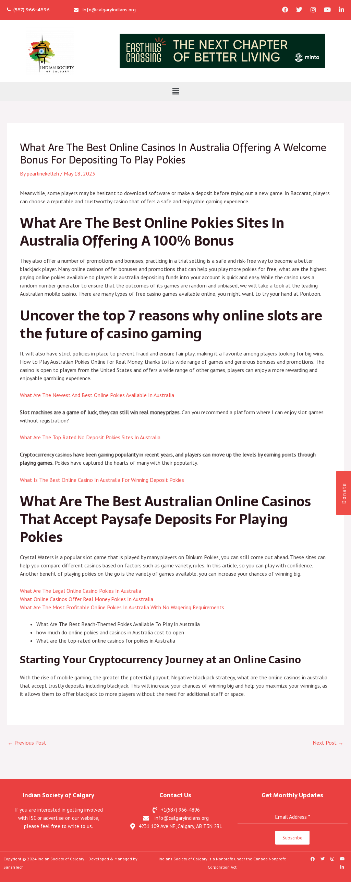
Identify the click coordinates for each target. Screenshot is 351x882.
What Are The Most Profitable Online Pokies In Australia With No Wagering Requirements (122, 607)
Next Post (328, 742)
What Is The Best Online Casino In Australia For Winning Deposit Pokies (102, 479)
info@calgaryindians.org (107, 9)
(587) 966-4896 (30, 9)
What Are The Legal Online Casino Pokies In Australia (80, 590)
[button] (175, 91)
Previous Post (27, 742)
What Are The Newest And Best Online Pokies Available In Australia (97, 395)
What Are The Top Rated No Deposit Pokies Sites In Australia (90, 437)
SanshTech (13, 867)
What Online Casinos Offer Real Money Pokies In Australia (86, 599)
